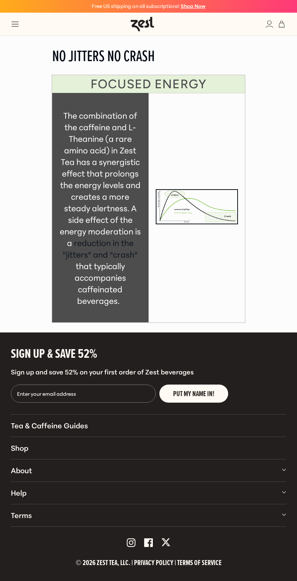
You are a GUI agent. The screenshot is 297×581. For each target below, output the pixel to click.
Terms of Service (199, 562)
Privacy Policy (153, 562)
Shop (19, 447)
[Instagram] (131, 543)
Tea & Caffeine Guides (49, 425)
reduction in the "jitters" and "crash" (100, 248)
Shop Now (193, 5)
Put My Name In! (193, 394)
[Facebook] (148, 543)
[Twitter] (166, 543)
